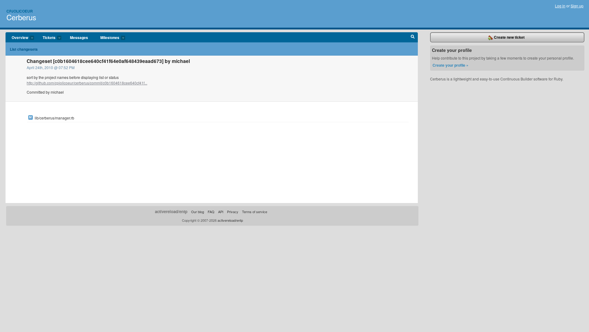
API (220, 211)
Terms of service (254, 211)
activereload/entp (171, 211)
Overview (17, 38)
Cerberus (21, 17)
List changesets (24, 49)
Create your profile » (450, 65)
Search (413, 37)
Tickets (46, 38)
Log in (560, 5)
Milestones (106, 38)
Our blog (197, 211)
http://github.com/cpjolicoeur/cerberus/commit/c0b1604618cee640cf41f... (87, 82)
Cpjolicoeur (19, 11)
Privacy (232, 211)
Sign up (577, 5)
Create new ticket (509, 37)
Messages (79, 37)
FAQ (211, 211)
